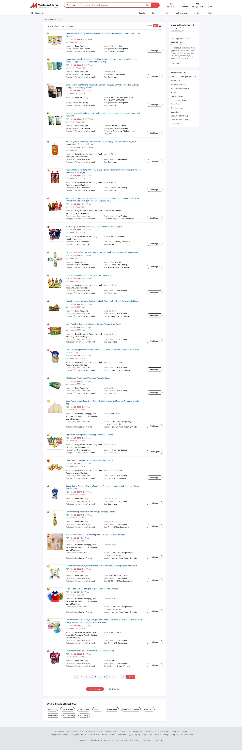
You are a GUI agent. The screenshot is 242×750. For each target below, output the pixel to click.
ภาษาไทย (158, 735)
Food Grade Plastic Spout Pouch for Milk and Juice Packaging (90, 651)
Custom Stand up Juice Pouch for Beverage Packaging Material (90, 511)
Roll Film (174, 92)
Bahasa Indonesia (187, 735)
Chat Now (116, 689)
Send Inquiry (155, 50)
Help (167, 13)
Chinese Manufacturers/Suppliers (91, 732)
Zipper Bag (52, 709)
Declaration (147, 740)
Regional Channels (150, 732)
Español (66, 735)
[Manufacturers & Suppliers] (44, 5)
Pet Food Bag (176, 123)
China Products (71, 732)
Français (84, 735)
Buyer (154, 13)
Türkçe (166, 735)
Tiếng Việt (174, 735)
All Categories (39, 13)
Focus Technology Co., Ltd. (104, 740)
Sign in (209, 6)
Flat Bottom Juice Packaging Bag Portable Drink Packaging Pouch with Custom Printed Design (102, 301)
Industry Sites (137, 732)
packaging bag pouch (130, 709)
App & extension (181, 13)
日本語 (144, 735)
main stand (148, 709)
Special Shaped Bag (178, 100)
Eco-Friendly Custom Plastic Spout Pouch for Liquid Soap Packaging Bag (94, 226)
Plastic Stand (83, 709)
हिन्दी (151, 735)
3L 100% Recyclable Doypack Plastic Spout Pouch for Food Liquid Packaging (95, 535)
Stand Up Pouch (177, 108)
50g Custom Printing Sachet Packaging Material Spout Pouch (90, 434)
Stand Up (97, 709)
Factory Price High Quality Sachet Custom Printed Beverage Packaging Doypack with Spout (101, 566)
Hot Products (59, 732)
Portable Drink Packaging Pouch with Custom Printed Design (89, 275)
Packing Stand (111, 709)
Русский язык (94, 735)
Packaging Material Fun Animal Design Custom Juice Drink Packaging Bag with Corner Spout (102, 252)
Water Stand (53, 715)
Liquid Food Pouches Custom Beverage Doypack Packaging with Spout (93, 324)
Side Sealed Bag (177, 96)
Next (131, 677)
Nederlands (122, 735)
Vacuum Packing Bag (179, 116)
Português (75, 735)
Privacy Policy (158, 740)
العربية (130, 735)
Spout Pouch (176, 104)
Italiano (104, 735)
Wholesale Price (124, 732)
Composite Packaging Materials (183, 77)
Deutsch (112, 735)
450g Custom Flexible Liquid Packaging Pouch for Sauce (88, 378)
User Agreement (135, 740)
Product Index (164, 732)
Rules (210, 13)
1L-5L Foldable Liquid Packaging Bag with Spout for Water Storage (92, 589)
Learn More (176, 63)
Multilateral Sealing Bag (180, 88)
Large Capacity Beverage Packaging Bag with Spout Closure (89, 460)
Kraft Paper (175, 80)
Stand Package (69, 715)
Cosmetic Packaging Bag (180, 119)
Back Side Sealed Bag (179, 84)
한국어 (137, 735)
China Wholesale (110, 732)
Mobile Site (175, 732)
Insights (184, 732)
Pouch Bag (84, 715)
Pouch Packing (67, 709)
